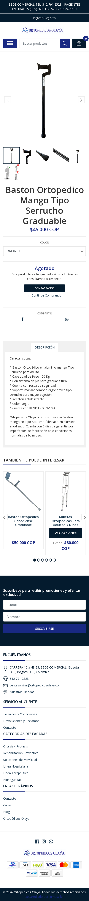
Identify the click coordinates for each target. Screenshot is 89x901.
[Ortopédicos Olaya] (42, 30)
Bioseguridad (12, 780)
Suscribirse (44, 628)
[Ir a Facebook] (37, 841)
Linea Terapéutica (15, 773)
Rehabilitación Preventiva (20, 753)
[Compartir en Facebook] (22, 319)
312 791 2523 (19, 679)
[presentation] (7, 99)
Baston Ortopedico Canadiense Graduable (23, 521)
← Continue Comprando (45, 295)
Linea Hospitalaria (15, 766)
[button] (35, 560)
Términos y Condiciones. (20, 714)
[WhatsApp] (51, 841)
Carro (7, 805)
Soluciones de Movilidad (20, 760)
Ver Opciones (65, 533)
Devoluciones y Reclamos (21, 721)
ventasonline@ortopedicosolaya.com (36, 685)
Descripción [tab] (45, 347)
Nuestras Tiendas (22, 692)
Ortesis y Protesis (15, 746)
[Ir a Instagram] (44, 841)
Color (44, 242)
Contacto (9, 727)
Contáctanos (44, 288)
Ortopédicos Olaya (16, 818)
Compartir (44, 313)
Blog (6, 812)
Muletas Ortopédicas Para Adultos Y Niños (66, 521)
